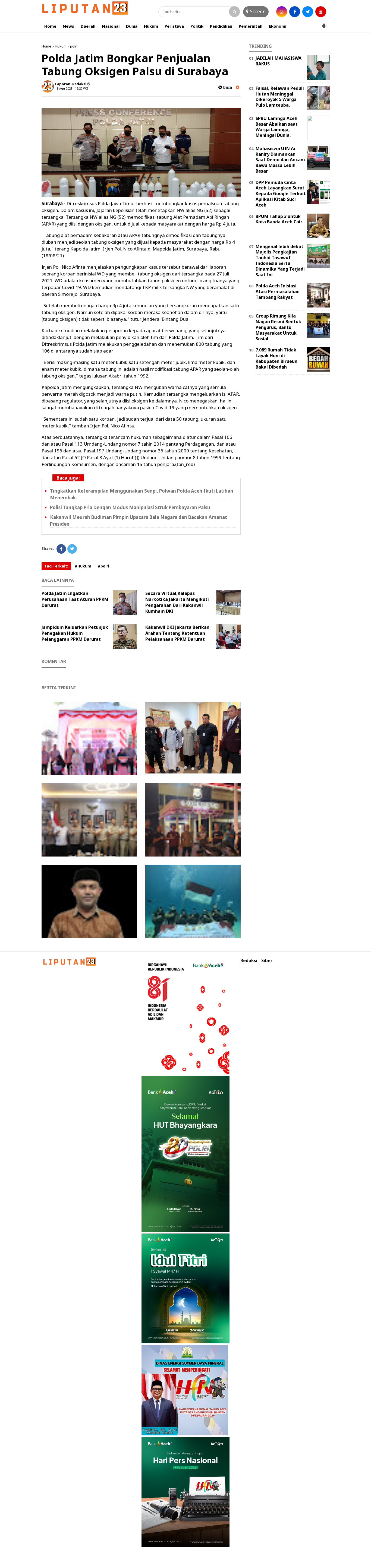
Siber (266, 960)
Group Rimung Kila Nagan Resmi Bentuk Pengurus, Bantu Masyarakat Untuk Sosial (278, 327)
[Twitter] (72, 549)
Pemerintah (250, 26)
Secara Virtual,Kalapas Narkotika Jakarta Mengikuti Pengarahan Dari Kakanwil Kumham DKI (177, 602)
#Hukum (83, 566)
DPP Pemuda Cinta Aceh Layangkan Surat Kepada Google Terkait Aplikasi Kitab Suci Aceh (281, 193)
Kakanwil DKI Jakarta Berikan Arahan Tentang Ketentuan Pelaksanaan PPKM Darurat (177, 633)
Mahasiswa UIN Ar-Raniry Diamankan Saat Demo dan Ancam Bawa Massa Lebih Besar (280, 159)
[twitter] (307, 11)
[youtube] (320, 11)
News (68, 26)
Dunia (131, 26)
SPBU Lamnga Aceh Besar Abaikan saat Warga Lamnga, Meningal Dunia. (277, 126)
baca (227, 87)
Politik (196, 26)
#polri (103, 566)
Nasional (111, 26)
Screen (257, 11)
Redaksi (248, 960)
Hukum (151, 26)
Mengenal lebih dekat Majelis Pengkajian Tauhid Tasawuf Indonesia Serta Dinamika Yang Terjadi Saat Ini (280, 260)
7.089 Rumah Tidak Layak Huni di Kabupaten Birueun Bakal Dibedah (276, 358)
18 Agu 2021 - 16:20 (68, 88)
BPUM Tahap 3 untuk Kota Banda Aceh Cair (279, 219)
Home (50, 26)
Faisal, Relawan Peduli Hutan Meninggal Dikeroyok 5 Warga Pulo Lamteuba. (280, 96)
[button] (324, 23)
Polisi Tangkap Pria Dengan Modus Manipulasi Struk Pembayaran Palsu (130, 507)
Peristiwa (174, 26)
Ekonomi (277, 26)
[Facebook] (61, 549)
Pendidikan (221, 26)
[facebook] (294, 11)
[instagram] (281, 11)
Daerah (88, 26)
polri (73, 46)
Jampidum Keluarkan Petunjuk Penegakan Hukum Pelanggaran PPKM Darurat (75, 633)
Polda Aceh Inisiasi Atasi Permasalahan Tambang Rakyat (278, 291)
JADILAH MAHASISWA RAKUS (278, 61)
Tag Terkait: (56, 566)
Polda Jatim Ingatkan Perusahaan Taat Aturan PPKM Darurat (75, 599)
